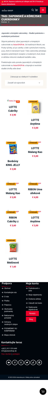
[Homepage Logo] (7, 10)
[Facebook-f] (15, 362)
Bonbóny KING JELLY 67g (13, 165)
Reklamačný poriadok (9, 316)
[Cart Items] (37, 10)
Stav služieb (6, 354)
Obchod (7, 288)
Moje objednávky (35, 295)
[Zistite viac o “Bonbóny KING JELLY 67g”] (22, 148)
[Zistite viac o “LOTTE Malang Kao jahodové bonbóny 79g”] (44, 141)
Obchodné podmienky (8, 310)
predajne (16, 354)
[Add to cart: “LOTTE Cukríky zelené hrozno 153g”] (22, 100)
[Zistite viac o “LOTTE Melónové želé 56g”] (22, 246)
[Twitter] (27, 362)
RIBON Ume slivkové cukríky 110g (35, 193)
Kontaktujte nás (10, 292)
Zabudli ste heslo (35, 303)
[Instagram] (21, 362)
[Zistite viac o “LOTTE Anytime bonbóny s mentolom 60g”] (44, 211)
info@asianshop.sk (9, 351)
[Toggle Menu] (43, 10)
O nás (6, 297)
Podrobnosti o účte (34, 289)
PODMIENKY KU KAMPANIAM (10, 329)
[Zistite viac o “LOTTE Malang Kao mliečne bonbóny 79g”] (22, 183)
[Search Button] (33, 10)
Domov (4, 22)
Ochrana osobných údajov (11, 323)
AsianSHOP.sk (18, 45)
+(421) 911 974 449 (9, 348)
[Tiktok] (33, 362)
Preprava (7, 305)
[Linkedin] (39, 362)
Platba (6, 301)
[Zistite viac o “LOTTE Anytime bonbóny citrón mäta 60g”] (44, 107)
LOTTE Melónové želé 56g (13, 262)
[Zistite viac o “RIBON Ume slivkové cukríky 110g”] (44, 183)
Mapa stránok (9, 335)
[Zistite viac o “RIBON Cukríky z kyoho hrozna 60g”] (22, 211)
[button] (22, 106)
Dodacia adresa (34, 299)
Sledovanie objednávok (33, 308)
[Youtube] (8, 362)
